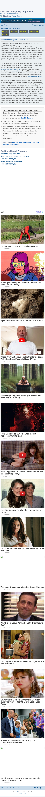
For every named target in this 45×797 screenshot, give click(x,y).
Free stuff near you (8, 164)
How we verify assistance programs (25, 142)
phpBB (16, 791)
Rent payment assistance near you (15, 156)
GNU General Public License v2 (10, 69)
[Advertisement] (17, 5)
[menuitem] (6, 25)
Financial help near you (10, 154)
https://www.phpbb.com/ (35, 76)
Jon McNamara (26, 118)
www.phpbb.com (17, 71)
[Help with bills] (22, 21)
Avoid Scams (17, 16)
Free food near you (8, 159)
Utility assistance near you (11, 161)
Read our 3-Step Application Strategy (9, 13)
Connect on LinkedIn (11, 144)
